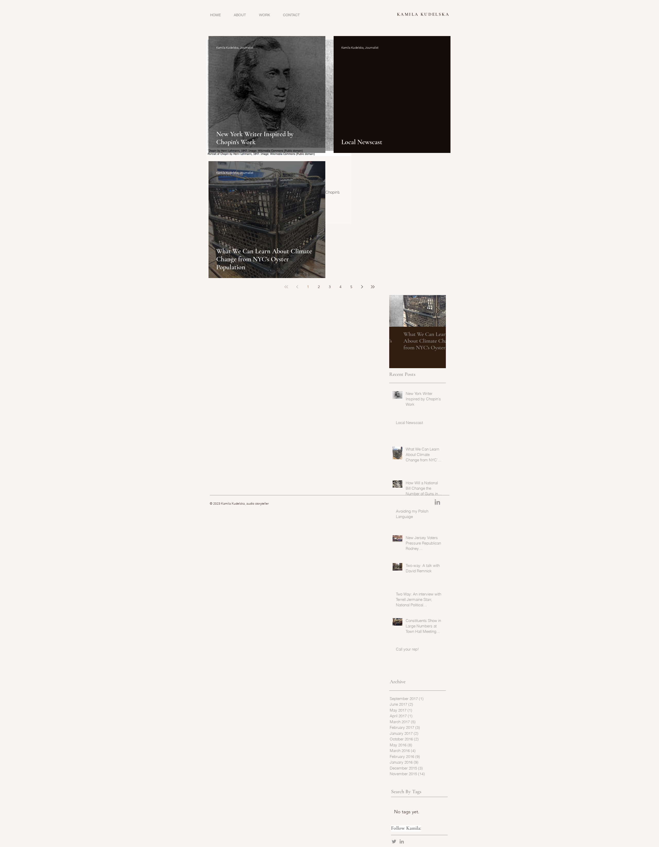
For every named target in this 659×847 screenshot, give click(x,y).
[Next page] (362, 286)
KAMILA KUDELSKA (423, 14)
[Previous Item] (397, 311)
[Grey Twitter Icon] (394, 841)
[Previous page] (297, 286)
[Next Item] (437, 311)
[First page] (286, 286)
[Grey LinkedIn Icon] (402, 841)
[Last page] (372, 286)
